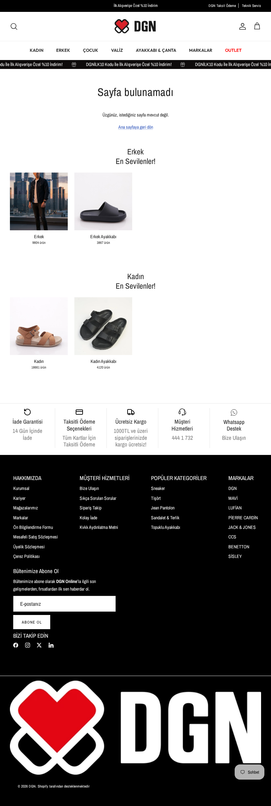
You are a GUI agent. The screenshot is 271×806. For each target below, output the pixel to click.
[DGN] (135, 26)
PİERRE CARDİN (243, 518)
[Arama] (14, 26)
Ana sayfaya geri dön (135, 127)
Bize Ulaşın (89, 488)
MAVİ (233, 498)
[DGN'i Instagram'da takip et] (27, 645)
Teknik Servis (251, 5)
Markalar (20, 518)
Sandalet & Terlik (165, 518)
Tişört (156, 498)
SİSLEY (235, 556)
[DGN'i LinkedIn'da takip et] (51, 645)
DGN (232, 488)
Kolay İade (88, 518)
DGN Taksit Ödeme (222, 5)
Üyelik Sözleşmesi (29, 547)
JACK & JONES (242, 527)
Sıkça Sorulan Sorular (98, 498)
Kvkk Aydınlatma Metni (99, 527)
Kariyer (19, 498)
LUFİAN (235, 508)
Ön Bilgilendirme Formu (33, 527)
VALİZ (117, 50)
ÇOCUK (90, 50)
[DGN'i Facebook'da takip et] (15, 645)
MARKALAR (200, 50)
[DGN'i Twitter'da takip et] (39, 645)
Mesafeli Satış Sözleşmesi (35, 537)
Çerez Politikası (26, 556)
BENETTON (238, 547)
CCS (232, 537)
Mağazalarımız (25, 508)
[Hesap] (241, 26)
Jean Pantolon (162, 508)
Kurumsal (21, 488)
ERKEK (63, 50)
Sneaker (158, 488)
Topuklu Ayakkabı (165, 527)
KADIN (36, 50)
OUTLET (233, 50)
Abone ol (32, 622)
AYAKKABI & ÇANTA (156, 50)
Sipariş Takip (90, 508)
